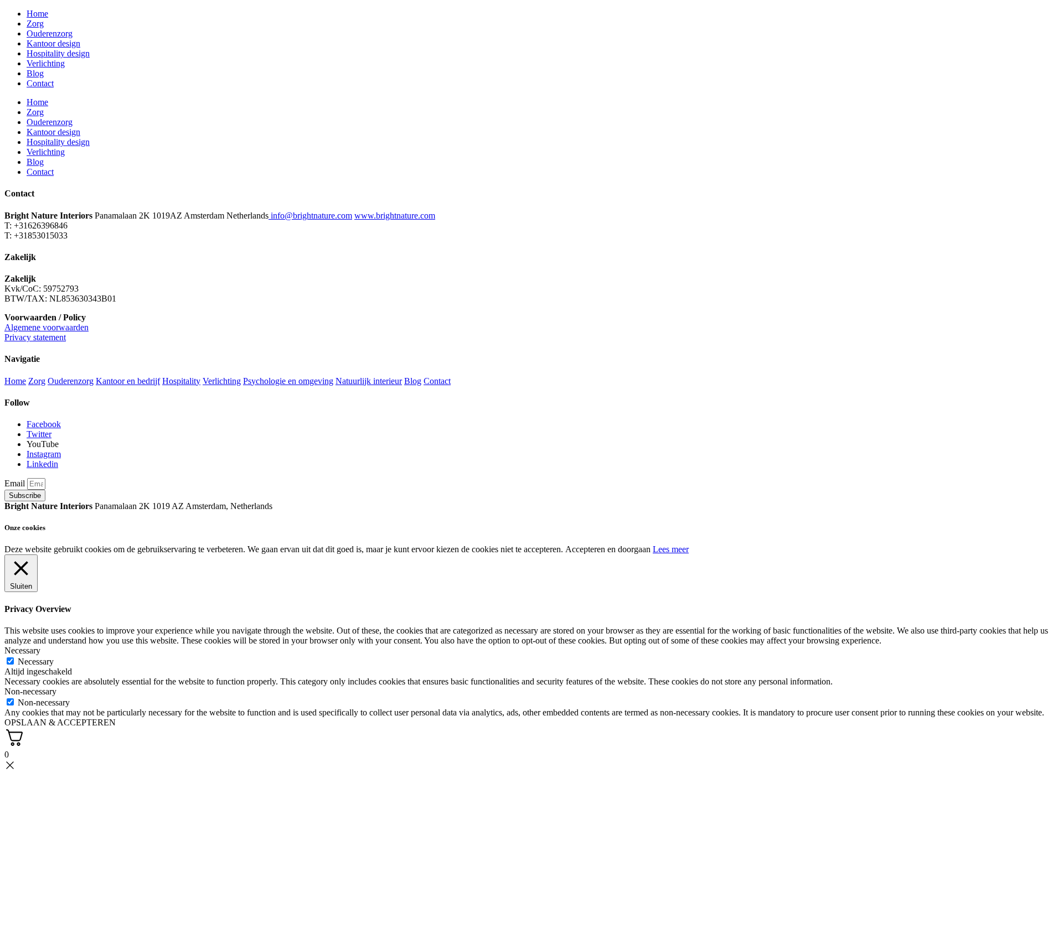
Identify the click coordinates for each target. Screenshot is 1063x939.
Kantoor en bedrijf (128, 381)
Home (37, 13)
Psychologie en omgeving (288, 381)
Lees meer (671, 549)
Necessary (36, 661)
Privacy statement (35, 337)
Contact (40, 83)
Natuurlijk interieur (369, 381)
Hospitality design (58, 53)
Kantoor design (53, 43)
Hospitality (181, 381)
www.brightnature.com (394, 215)
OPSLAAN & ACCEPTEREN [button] (60, 722)
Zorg (35, 23)
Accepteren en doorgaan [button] (608, 549)
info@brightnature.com (311, 215)
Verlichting (46, 63)
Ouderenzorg (50, 33)
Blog (35, 73)
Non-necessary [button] (30, 691)
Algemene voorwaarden (46, 327)
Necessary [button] (22, 650)
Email (15, 483)
